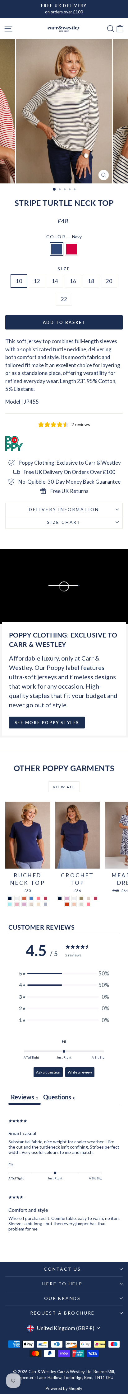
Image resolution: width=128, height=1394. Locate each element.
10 (19, 281)
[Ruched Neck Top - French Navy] (9, 898)
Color (64, 236)
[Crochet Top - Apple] (81, 904)
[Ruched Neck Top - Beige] (31, 904)
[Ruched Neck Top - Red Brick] (24, 898)
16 (73, 281)
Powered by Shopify (64, 1388)
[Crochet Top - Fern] (81, 898)
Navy (56, 249)
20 (109, 281)
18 (91, 281)
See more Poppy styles (47, 722)
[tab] (59, 1098)
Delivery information (64, 509)
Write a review (80, 1072)
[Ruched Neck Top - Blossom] (17, 904)
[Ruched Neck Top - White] (17, 898)
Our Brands (62, 1298)
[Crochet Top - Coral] (88, 904)
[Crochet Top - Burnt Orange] (67, 904)
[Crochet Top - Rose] (95, 898)
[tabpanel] (64, 1173)
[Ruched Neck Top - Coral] (38, 898)
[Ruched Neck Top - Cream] (38, 904)
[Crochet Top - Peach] (74, 904)
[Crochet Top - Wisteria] (67, 898)
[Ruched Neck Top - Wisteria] (24, 904)
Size (63, 268)
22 (64, 299)
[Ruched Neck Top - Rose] (45, 898)
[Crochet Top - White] (74, 898)
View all (64, 787)
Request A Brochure (62, 1313)
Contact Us (62, 1269)
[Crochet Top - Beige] (88, 898)
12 (37, 281)
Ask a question (48, 1072)
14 (55, 281)
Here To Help (62, 1283)
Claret (71, 249)
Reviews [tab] (24, 1097)
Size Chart (64, 522)
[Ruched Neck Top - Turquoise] (9, 904)
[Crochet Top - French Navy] (59, 898)
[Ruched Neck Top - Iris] (31, 898)
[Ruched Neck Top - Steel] (45, 904)
